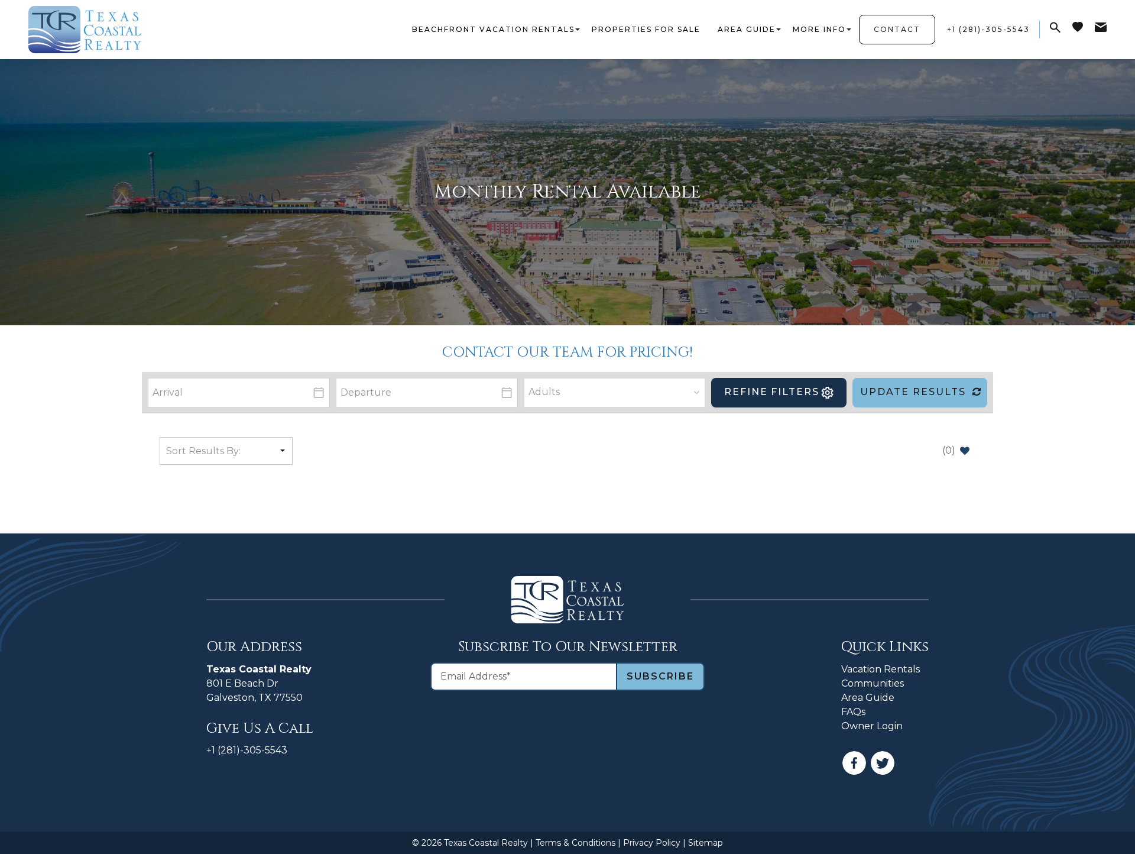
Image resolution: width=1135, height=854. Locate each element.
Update (913, 391)
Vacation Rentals (880, 669)
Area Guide (747, 29)
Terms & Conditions (575, 842)
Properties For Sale (646, 29)
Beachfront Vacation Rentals (493, 29)
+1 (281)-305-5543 (246, 750)
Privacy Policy (651, 842)
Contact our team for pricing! (567, 352)
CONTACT (897, 29)
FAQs (853, 711)
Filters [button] (771, 391)
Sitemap (705, 842)
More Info (819, 29)
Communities (872, 683)
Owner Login (872, 726)
